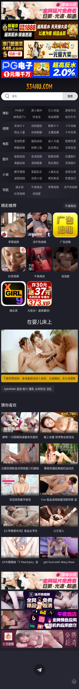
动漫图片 (70, 156)
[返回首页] (74, 681)
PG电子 (19, 110)
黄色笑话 (53, 178)
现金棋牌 (53, 117)
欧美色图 (53, 156)
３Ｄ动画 (70, 125)
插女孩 (20, 187)
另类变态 (70, 147)
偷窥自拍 (19, 156)
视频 (5, 128)
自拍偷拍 (36, 125)
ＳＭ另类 (70, 132)
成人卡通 (53, 141)
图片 (5, 159)
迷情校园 (19, 178)
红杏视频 (19, 193)
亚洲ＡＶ (19, 125)
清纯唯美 (36, 163)
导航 (5, 190)
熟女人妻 (19, 132)
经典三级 (36, 147)
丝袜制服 (36, 132)
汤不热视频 (70, 187)
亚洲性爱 (19, 141)
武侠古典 (70, 171)
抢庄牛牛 (70, 117)
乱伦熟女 (53, 147)
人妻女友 (53, 171)
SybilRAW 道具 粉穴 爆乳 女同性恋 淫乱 (28, 389)
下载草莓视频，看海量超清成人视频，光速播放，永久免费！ (39, 378)
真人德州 (36, 110)
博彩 (5, 113)
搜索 (70, 96)
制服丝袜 (19, 147)
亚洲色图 (36, 156)
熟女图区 (53, 163)
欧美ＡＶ (53, 125)
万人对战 (53, 110)
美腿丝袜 (19, 163)
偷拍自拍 (36, 141)
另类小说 (36, 178)
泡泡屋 (37, 193)
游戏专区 (70, 110)
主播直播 (53, 132)
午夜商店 (36, 187)
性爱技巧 (70, 178)
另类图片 (70, 163)
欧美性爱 (70, 141)
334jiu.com (39, 86)
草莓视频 (53, 187)
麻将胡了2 (19, 117)
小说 (5, 174)
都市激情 (19, 171)
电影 (5, 144)
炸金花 (37, 117)
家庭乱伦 (36, 171)
